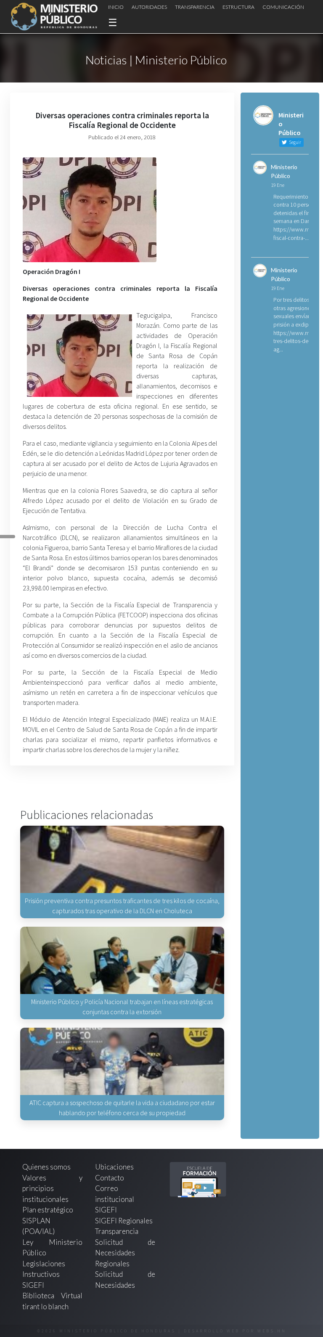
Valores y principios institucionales (52, 1188)
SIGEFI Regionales (124, 1220)
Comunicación (283, 7)
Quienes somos (46, 1166)
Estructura (238, 7)
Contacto (109, 1177)
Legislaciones (43, 1263)
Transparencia (194, 7)
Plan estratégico (48, 1209)
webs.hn (271, 1331)
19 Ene (277, 185)
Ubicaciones (114, 1166)
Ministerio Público (284, 171)
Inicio (116, 7)
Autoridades (149, 7)
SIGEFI (106, 1209)
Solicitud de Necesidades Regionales (125, 1253)
